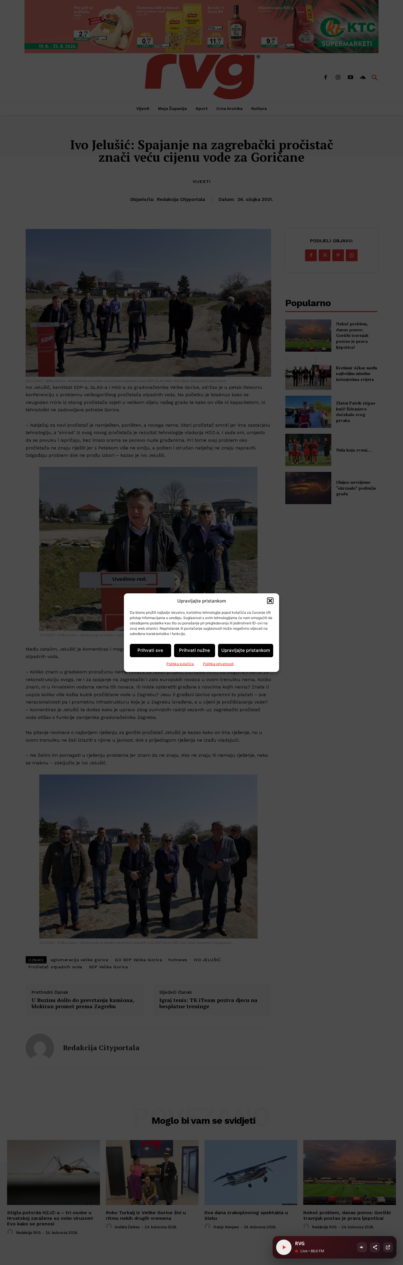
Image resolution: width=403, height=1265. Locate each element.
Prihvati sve (150, 650)
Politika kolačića (180, 664)
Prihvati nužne (194, 650)
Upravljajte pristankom (245, 650)
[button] (270, 601)
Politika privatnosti (218, 664)
